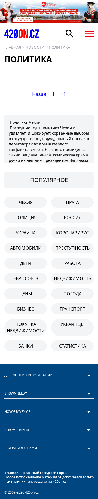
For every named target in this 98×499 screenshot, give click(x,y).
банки (25, 346)
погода (72, 294)
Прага (72, 202)
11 (63, 94)
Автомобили (25, 248)
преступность (72, 248)
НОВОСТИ (35, 47)
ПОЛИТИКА (59, 47)
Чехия (26, 202)
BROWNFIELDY (15, 393)
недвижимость (72, 278)
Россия (72, 218)
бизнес (25, 309)
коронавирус (72, 233)
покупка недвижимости (26, 327)
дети (25, 263)
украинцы (72, 324)
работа (72, 263)
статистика (72, 346)
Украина (26, 233)
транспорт (72, 309)
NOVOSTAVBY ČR (17, 411)
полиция (25, 218)
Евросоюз (25, 278)
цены (25, 294)
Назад (39, 94)
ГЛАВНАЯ (12, 47)
